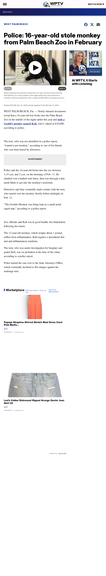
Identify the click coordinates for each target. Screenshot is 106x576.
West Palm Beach (16, 24)
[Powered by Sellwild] (62, 453)
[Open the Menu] (4, 4)
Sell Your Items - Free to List (36, 291)
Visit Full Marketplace (54, 291)
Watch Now (95, 4)
